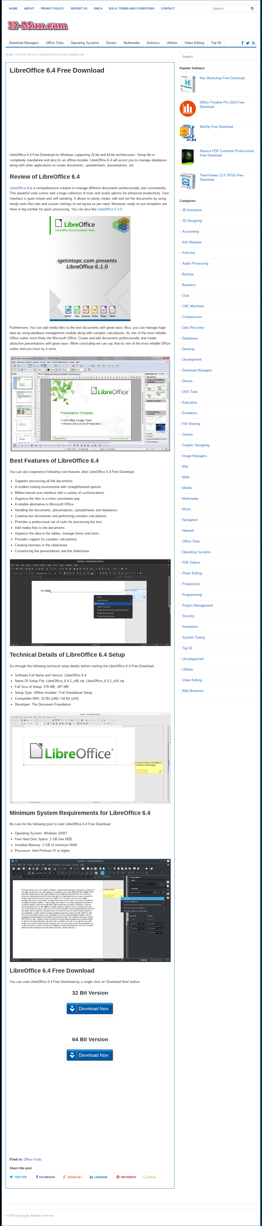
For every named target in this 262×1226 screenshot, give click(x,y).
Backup (187, 274)
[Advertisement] (90, 114)
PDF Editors (191, 562)
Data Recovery (193, 328)
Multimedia (132, 43)
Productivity (191, 584)
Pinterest (128, 1177)
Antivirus (153, 43)
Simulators (190, 627)
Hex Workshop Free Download (222, 78)
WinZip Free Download (216, 127)
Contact (168, 8)
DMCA (98, 8)
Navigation (190, 520)
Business (189, 285)
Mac (185, 466)
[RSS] (253, 43)
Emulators (189, 413)
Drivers (111, 43)
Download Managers (24, 43)
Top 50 (216, 43)
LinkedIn (100, 1177)
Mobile (187, 488)
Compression (192, 317)
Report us (79, 8)
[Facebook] (243, 43)
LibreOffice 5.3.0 (109, 209)
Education (189, 402)
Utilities (172, 43)
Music (186, 509)
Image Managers (194, 456)
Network (188, 530)
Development (192, 359)
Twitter (20, 1177)
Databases (190, 338)
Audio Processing (195, 263)
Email (152, 1177)
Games (187, 434)
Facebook (47, 1177)
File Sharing (191, 424)
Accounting (190, 231)
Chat (185, 296)
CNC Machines (193, 306)
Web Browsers (193, 691)
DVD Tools (190, 392)
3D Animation (192, 210)
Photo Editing (192, 573)
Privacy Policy (52, 8)
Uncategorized (192, 659)
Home (13, 8)
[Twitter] (248, 43)
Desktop (188, 349)
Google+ (75, 1177)
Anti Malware (191, 242)
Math (186, 477)
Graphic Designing (195, 445)
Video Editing (194, 43)
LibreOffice (18, 188)
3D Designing (192, 221)
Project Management (197, 605)
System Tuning (193, 637)
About (29, 8)
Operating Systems (85, 43)
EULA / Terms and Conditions (131, 8)
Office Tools (55, 43)
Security (188, 616)
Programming (192, 595)
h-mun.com (22, 1215)
